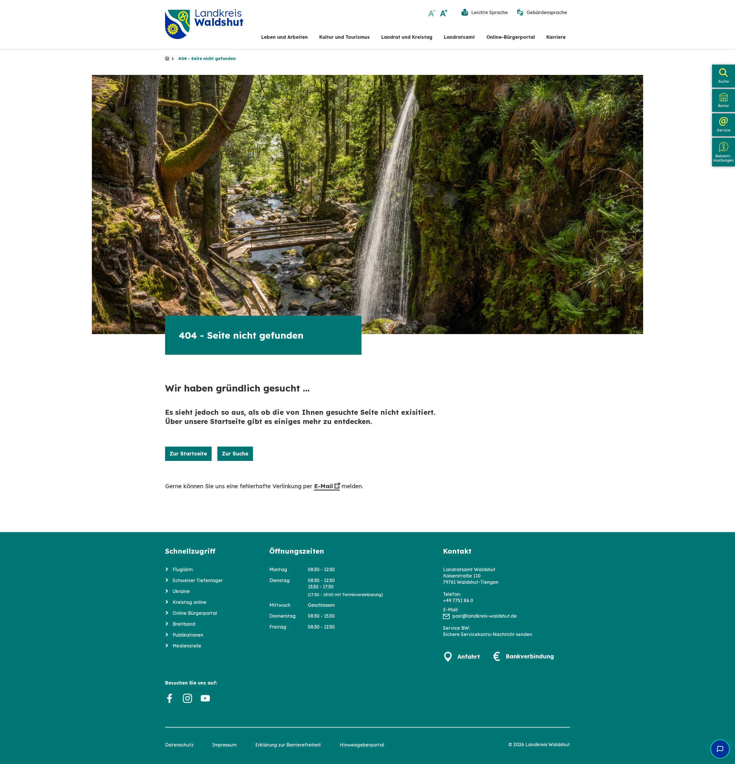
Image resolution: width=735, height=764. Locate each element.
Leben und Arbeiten (284, 37)
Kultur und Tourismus (344, 37)
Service (723, 130)
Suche (723, 81)
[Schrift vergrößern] (444, 13)
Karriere (556, 37)
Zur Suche (235, 453)
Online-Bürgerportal (510, 37)
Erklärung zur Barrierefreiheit (288, 745)
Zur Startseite (188, 453)
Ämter (723, 106)
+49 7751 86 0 (458, 600)
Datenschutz (179, 745)
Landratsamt (459, 37)
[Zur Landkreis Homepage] (177, 24)
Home (167, 58)
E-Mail (323, 486)
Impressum (224, 745)
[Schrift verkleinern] (432, 13)
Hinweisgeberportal (362, 745)
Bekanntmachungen (723, 158)
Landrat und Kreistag (406, 37)
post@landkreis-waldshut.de (484, 616)
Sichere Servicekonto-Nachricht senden (487, 634)
